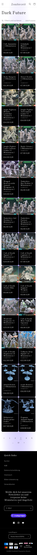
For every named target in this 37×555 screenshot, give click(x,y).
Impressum (8, 475)
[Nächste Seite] (24, 442)
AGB (5, 465)
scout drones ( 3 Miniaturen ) (27, 385)
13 (18, 443)
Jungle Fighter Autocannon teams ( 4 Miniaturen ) (27, 113)
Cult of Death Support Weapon (26, 288)
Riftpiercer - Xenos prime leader (9, 419)
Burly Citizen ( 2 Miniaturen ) (27, 147)
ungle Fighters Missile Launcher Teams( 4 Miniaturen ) (10, 113)
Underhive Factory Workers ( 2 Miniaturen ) (26, 221)
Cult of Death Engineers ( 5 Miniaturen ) (9, 354)
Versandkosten (9, 484)
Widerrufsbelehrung (11, 479)
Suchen (7, 461)
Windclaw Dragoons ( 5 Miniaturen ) (9, 321)
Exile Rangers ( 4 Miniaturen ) (10, 79)
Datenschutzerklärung (12, 470)
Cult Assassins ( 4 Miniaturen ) (10, 46)
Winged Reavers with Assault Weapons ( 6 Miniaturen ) (9, 185)
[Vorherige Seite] (4, 438)
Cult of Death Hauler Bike (9, 287)
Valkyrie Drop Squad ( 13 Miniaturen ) (27, 354)
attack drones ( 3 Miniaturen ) (10, 387)
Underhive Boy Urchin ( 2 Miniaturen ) (27, 183)
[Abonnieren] (30, 508)
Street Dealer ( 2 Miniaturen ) (27, 79)
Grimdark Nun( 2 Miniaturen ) (26, 46)
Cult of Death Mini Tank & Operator (26, 321)
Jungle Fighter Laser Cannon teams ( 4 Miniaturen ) (10, 149)
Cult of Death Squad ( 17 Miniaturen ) (9, 255)
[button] (2, 4)
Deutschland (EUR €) (17, 536)
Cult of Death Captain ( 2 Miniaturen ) (26, 255)
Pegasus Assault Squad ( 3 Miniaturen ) (27, 420)
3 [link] (20, 438)
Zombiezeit (15, 551)
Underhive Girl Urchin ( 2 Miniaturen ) (10, 220)
